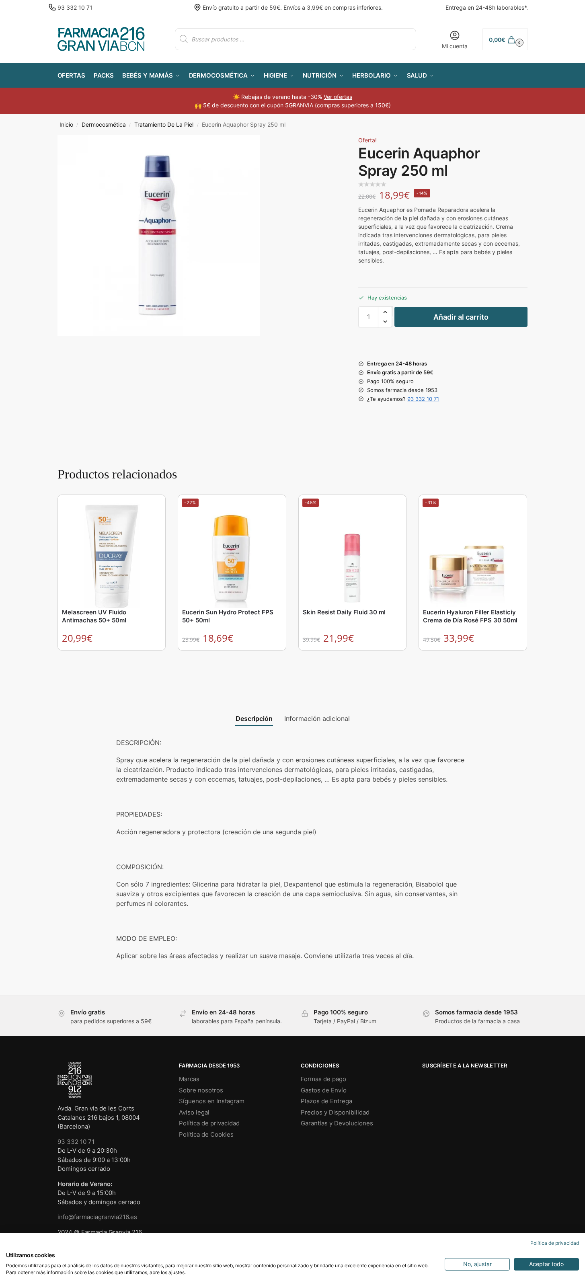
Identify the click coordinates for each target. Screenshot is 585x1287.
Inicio (66, 124)
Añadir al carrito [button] (112, 658)
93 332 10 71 (74, 7)
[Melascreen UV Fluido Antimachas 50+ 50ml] (111, 553)
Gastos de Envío (324, 1090)
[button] (505, 39)
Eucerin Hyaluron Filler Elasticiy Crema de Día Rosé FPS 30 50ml (470, 616)
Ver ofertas (338, 96)
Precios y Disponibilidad (335, 1112)
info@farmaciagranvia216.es (97, 1217)
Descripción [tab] (254, 718)
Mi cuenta (455, 46)
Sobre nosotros (201, 1090)
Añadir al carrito (461, 317)
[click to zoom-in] (158, 235)
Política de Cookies (206, 1134)
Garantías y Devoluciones (337, 1123)
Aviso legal (194, 1112)
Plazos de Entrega (326, 1101)
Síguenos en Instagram (211, 1101)
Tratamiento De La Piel (163, 124)
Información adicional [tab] (317, 718)
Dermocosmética (104, 124)
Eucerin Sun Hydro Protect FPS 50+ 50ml (227, 616)
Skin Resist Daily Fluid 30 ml (344, 612)
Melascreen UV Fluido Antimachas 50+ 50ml (94, 616)
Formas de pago (323, 1079)
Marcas (189, 1079)
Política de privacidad (209, 1123)
